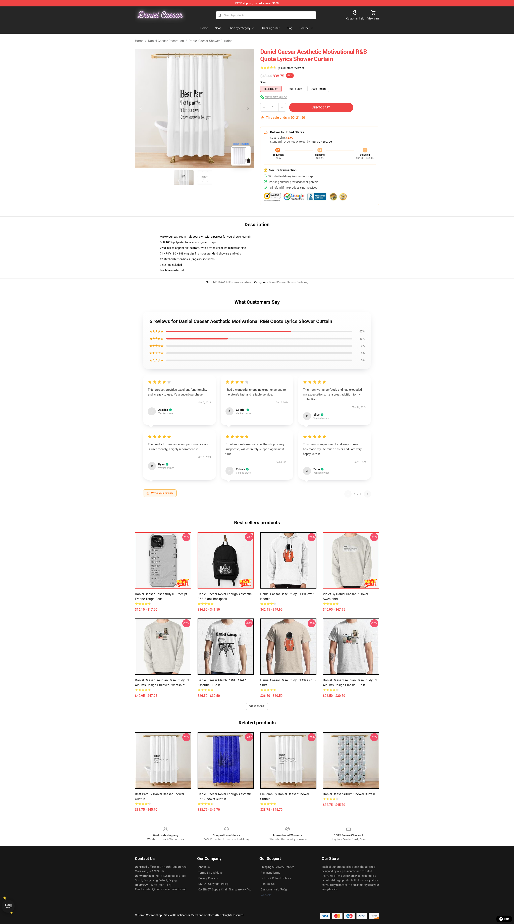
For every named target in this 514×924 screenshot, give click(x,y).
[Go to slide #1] (184, 177)
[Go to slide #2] (204, 177)
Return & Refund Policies (276, 878)
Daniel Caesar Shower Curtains (210, 41)
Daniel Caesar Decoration (166, 41)
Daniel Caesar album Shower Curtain (349, 794)
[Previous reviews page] (348, 494)
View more (257, 706)
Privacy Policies (208, 878)
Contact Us (267, 883)
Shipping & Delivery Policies (277, 867)
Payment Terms (270, 872)
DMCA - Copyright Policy (213, 883)
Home (139, 41)
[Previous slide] (141, 108)
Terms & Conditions (210, 872)
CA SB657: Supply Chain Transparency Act (224, 889)
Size (263, 82)
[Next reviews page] (367, 494)
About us (204, 867)
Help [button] (506, 919)
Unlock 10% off (8, 906)
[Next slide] (247, 108)
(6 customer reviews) (291, 68)
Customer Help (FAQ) (274, 889)
